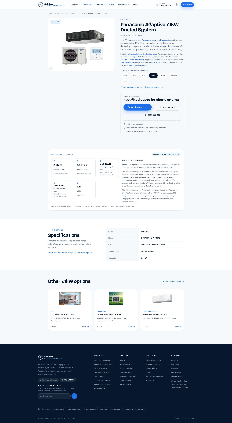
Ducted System (70, 13)
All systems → (125, 384)
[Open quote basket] (176, 4)
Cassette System (126, 372)
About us (174, 360)
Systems (87, 4)
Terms (183, 418)
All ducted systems (172, 281)
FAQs (148, 372)
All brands (150, 380)
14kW (125, 82)
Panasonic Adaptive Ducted (90, 13)
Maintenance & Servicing (103, 364)
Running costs (134, 57)
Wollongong (129, 409)
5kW (134, 75)
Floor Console (125, 380)
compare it (153, 62)
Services (74, 4)
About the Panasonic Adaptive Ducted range (69, 252)
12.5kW (174, 75)
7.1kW (153, 75)
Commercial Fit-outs (102, 380)
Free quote (187, 4)
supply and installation (138, 65)
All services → (99, 388)
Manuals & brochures (154, 376)
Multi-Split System (127, 364)
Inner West (103, 409)
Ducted (163, 40)
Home (50, 13)
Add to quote (169, 107)
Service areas (176, 376)
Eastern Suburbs (74, 409)
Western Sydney (137, 59)
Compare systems (153, 364)
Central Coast (116, 409)
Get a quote (176, 372)
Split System (124, 360)
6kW (143, 75)
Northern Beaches (90, 409)
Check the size (126, 62)
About (135, 4)
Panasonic (125, 20)
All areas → (141, 409)
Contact (174, 368)
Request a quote (136, 107)
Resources (122, 4)
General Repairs (100, 368)
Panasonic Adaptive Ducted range (143, 54)
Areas (111, 4)
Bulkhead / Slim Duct (128, 376)
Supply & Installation (102, 360)
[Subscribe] (74, 396)
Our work (175, 364)
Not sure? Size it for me (132, 87)
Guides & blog (151, 368)
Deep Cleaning (99, 376)
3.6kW (125, 75)
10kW (163, 75)
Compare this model (155, 87)
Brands (100, 4)
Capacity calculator (153, 360)
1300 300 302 (154, 115)
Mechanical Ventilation (103, 384)
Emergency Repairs (101, 372)
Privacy (176, 418)
